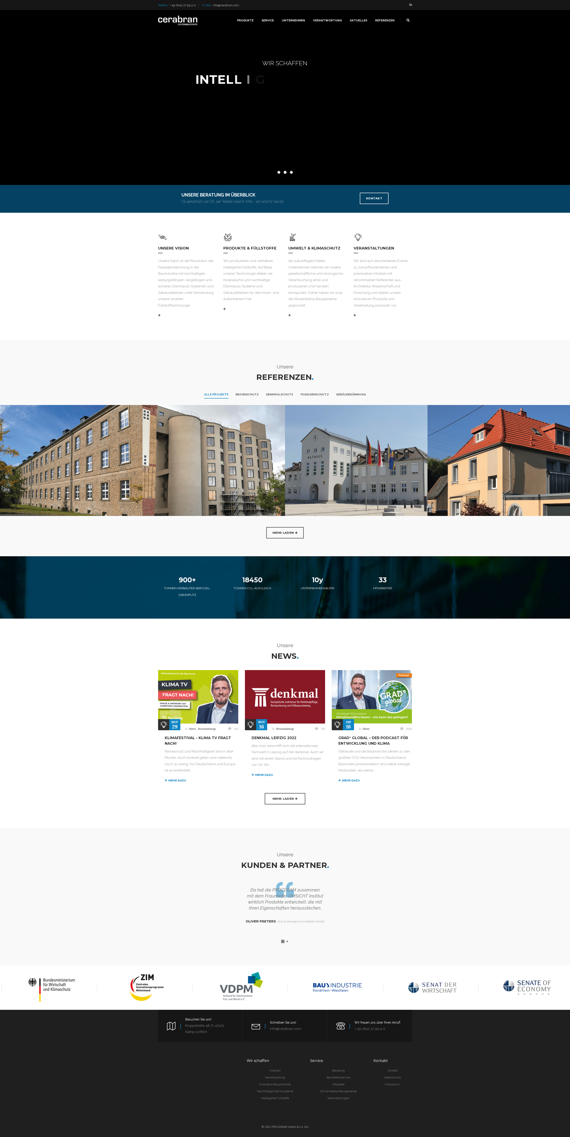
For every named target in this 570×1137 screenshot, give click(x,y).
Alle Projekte (216, 394)
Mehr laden (283, 532)
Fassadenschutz (315, 394)
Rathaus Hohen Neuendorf (300, 420)
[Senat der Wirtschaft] (427, 987)
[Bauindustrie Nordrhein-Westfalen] (332, 987)
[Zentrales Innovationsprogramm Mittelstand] (141, 987)
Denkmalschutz (279, 394)
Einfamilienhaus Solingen (441, 420)
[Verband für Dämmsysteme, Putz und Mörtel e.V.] (237, 987)
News (192, 728)
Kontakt (374, 198)
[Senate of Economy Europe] (523, 987)
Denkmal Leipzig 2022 (274, 738)
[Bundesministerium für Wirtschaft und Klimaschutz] (46, 987)
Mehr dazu (177, 780)
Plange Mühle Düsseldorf (157, 420)
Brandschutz (247, 394)
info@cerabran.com (226, 5)
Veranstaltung (206, 728)
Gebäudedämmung (351, 394)
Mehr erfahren (285, 127)
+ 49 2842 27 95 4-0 (183, 5)
